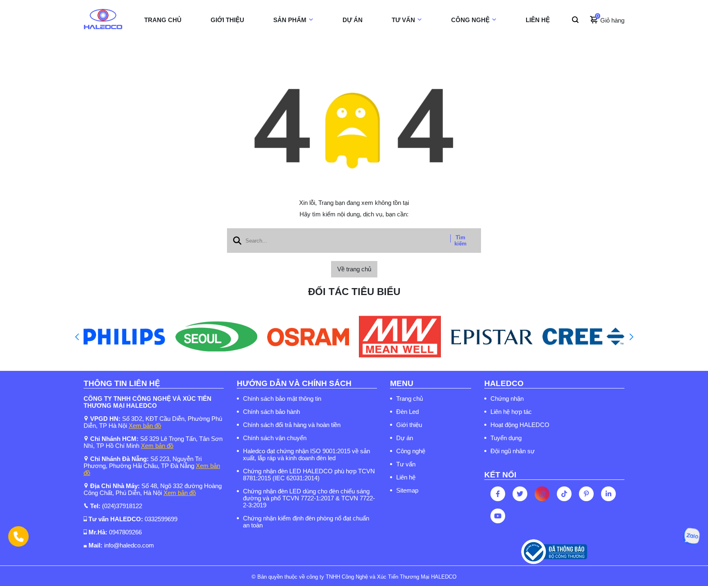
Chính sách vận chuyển (274, 437)
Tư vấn (405, 464)
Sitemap (407, 490)
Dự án (404, 437)
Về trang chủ (354, 269)
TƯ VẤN (403, 19)
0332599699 (161, 519)
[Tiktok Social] (564, 493)
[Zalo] (691, 536)
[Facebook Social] (497, 493)
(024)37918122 (122, 505)
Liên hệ (405, 477)
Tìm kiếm (460, 240)
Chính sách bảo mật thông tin (282, 398)
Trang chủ (409, 398)
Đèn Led (407, 411)
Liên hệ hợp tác (511, 411)
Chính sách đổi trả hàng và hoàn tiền (291, 424)
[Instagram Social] (542, 493)
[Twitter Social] (520, 493)
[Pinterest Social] (586, 493)
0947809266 (125, 532)
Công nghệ (410, 450)
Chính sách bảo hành (271, 411)
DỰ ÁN (353, 19)
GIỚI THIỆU (227, 19)
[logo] (103, 20)
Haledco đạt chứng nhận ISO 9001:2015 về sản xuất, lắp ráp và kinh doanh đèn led (306, 454)
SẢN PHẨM (289, 19)
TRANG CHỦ (163, 19)
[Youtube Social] (497, 516)
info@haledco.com (129, 545)
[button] (76, 337)
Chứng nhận (507, 398)
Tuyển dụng (506, 437)
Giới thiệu (409, 424)
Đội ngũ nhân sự (512, 450)
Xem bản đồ (145, 425)
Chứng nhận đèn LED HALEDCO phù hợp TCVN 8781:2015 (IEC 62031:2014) (309, 475)
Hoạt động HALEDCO (519, 424)
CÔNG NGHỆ (470, 19)
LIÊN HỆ (538, 19)
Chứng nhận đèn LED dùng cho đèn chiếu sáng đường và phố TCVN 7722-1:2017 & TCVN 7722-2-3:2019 (309, 498)
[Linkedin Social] (608, 493)
